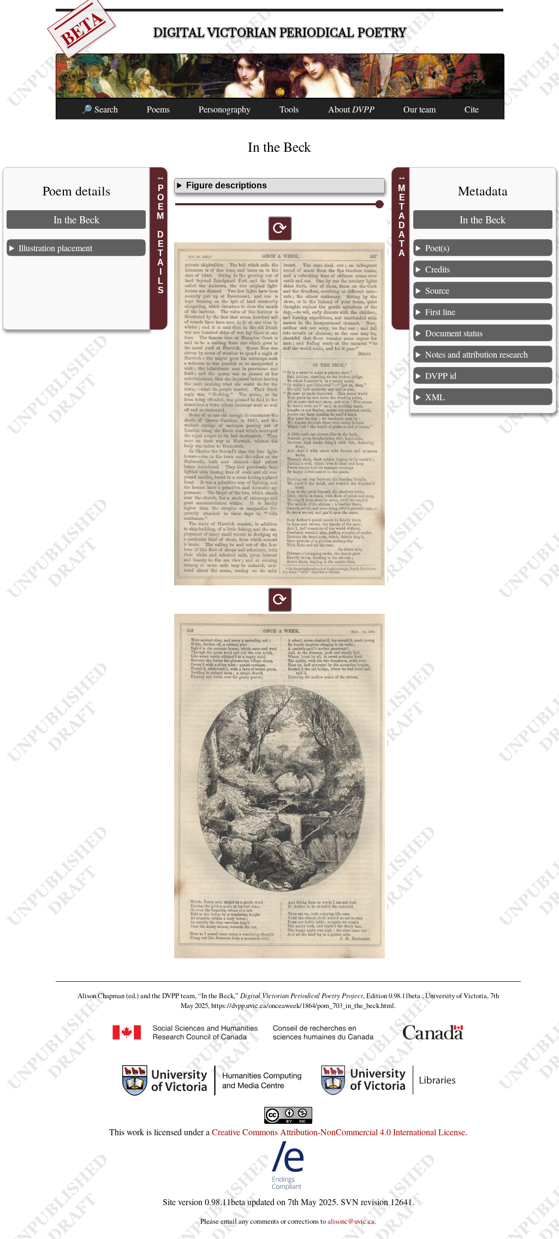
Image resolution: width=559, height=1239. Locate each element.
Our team (419, 109)
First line (440, 311)
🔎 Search (99, 109)
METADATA (402, 220)
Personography (225, 109)
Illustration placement (55, 247)
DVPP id (440, 375)
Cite (472, 109)
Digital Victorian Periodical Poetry (279, 32)
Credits (437, 269)
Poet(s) (437, 247)
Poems (158, 109)
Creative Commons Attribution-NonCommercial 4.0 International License (338, 1131)
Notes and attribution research (476, 354)
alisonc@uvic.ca (351, 1221)
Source (437, 290)
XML (435, 396)
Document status (454, 333)
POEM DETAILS (160, 239)
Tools (289, 109)
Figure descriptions (226, 185)
